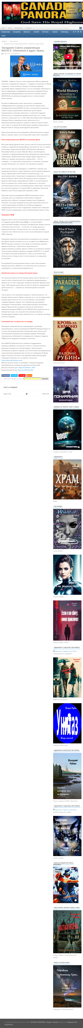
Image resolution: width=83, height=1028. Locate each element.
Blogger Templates (53, 1022)
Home (3, 28)
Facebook (6, 375)
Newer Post (7, 394)
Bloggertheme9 (72, 1022)
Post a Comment (11, 387)
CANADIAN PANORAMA (38, 1022)
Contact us (29, 28)
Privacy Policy (18, 28)
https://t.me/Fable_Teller (27, 367)
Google (22, 375)
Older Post (45, 394)
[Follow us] (78, 32)
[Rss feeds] (81, 32)
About (9, 28)
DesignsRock (9, 1024)
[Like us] (73, 32)
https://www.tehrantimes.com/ (12, 360)
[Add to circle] (76, 32)
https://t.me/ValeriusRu (25, 370)
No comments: (16, 53)
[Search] (80, 28)
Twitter (15, 375)
